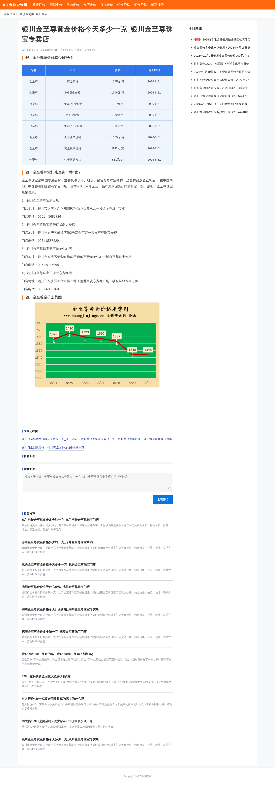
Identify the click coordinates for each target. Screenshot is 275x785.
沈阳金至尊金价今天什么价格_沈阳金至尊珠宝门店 (56, 586)
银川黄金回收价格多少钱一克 (66, 447)
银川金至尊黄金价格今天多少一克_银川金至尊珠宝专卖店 (44, 14)
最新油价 (157, 4)
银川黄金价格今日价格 (158, 439)
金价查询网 (27, 14)
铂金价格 (123, 4)
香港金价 (106, 4)
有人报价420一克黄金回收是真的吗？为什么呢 (53, 698)
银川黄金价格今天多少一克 (98, 439)
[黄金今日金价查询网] (15, 5)
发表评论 (163, 499)
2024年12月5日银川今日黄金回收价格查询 (220, 104)
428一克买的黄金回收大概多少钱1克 (46, 676)
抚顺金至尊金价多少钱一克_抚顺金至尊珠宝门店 (54, 631)
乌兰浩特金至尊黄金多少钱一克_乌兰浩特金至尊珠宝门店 (60, 519)
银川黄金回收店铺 (33, 447)
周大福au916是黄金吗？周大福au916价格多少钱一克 (57, 721)
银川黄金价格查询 (129, 439)
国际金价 (56, 4)
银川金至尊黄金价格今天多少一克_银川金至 (49, 439)
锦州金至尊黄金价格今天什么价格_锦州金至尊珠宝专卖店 (60, 609)
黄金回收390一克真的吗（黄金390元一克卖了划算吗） (58, 654)
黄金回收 (39, 4)
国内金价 (72, 4)
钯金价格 (140, 4)
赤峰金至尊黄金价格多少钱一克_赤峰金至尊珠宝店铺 (57, 542)
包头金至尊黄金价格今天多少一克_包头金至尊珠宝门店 (59, 564)
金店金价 (89, 4)
